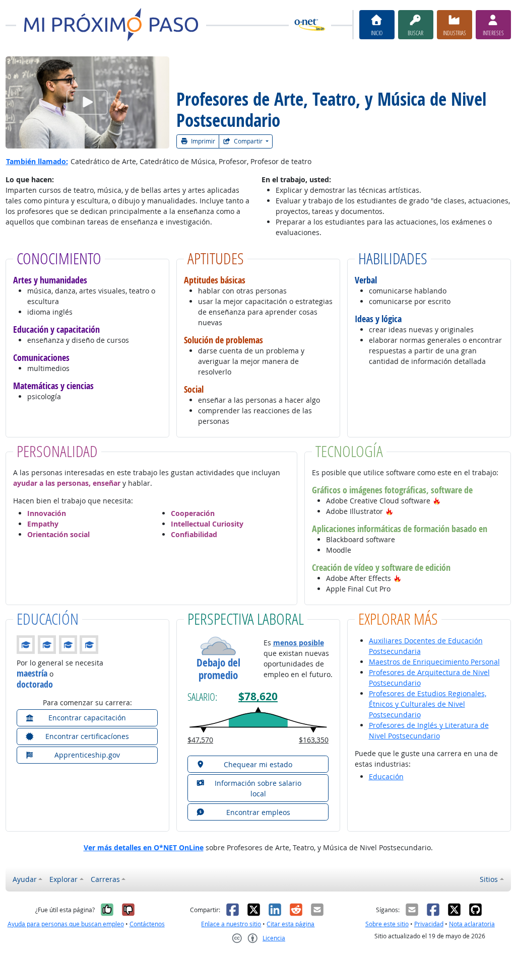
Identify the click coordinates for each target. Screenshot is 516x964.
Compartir (248, 141)
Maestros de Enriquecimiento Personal (434, 661)
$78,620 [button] (258, 696)
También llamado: (37, 161)
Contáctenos (147, 924)
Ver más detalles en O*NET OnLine (144, 847)
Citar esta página (290, 924)
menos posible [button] (298, 642)
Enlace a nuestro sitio (231, 924)
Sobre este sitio (387, 924)
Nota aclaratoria (472, 924)
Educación (386, 776)
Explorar (63, 879)
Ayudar (25, 879)
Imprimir (202, 141)
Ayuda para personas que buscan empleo (66, 924)
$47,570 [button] (200, 740)
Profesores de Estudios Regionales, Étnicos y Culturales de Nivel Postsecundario (427, 704)
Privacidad (428, 924)
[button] (436, 500)
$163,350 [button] (314, 740)
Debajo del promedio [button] (218, 669)
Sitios (489, 879)
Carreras (105, 879)
